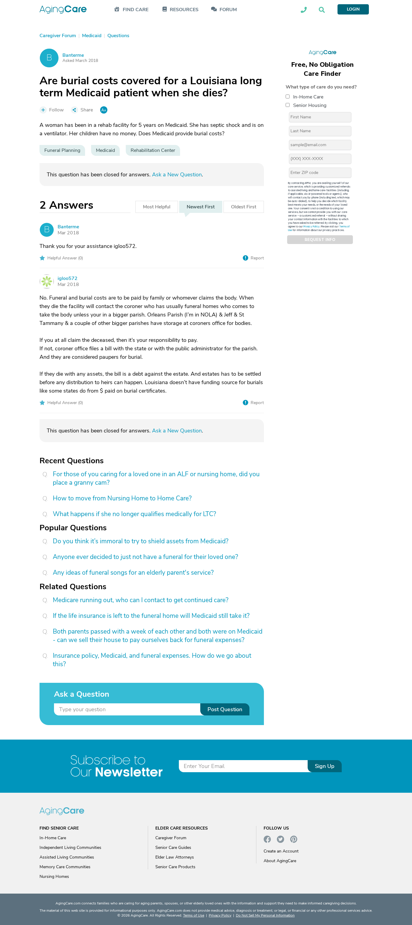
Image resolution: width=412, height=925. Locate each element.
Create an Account (281, 851)
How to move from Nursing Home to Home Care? (122, 498)
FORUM (228, 10)
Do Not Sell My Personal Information (265, 915)
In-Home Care (308, 97)
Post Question (225, 709)
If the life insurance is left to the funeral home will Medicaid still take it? (151, 616)
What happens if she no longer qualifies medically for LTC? (134, 514)
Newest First (201, 207)
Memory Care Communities (65, 867)
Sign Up (324, 766)
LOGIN (353, 9)
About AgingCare (280, 861)
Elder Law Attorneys (174, 857)
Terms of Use (193, 915)
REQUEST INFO (320, 239)
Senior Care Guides (173, 847)
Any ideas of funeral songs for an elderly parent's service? (133, 572)
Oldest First (243, 207)
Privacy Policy (311, 226)
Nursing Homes (54, 876)
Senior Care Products (175, 867)
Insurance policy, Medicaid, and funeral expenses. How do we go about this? (152, 659)
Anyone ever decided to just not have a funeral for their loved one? (145, 557)
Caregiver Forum (170, 838)
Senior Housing (309, 105)
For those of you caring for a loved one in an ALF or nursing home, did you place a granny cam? (156, 478)
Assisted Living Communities (67, 857)
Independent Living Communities (70, 847)
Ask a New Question (177, 174)
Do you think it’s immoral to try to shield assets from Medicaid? (140, 541)
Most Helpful (156, 207)
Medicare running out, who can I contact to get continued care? (140, 600)
